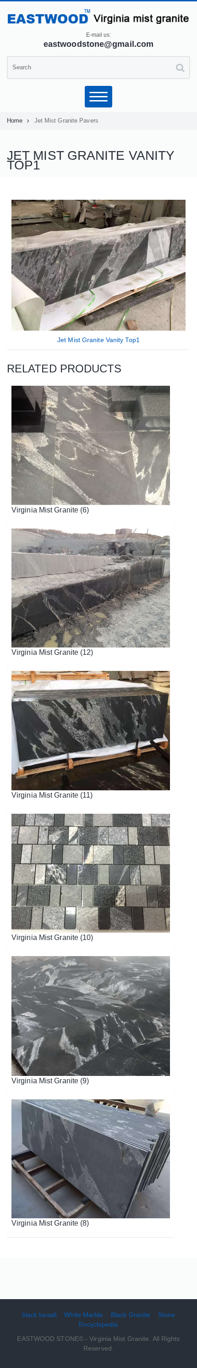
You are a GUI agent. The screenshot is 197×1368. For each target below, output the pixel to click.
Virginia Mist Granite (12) (52, 652)
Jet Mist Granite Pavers (66, 121)
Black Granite (130, 1314)
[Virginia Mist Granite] (98, 16)
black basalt (39, 1314)
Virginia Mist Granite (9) (50, 1080)
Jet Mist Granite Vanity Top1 (98, 339)
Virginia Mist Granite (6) (50, 510)
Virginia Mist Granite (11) (52, 795)
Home (14, 121)
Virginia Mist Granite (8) (50, 1223)
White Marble (83, 1314)
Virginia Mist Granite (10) (52, 937)
